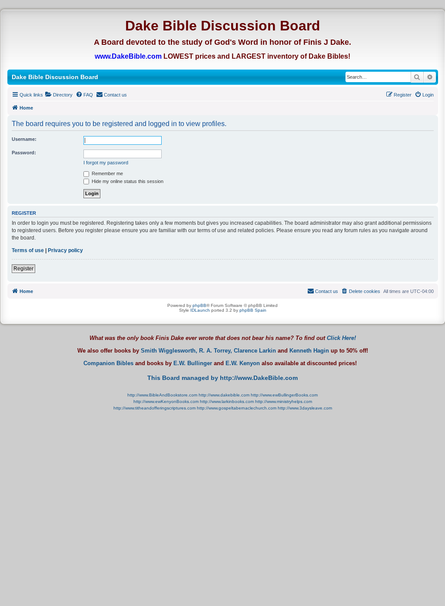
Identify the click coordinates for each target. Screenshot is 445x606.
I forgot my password (105, 162)
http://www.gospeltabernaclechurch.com (236, 408)
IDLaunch (200, 310)
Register (23, 269)
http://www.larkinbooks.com (227, 401)
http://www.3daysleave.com (305, 408)
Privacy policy (65, 250)
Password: (24, 152)
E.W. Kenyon (243, 363)
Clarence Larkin (255, 351)
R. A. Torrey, (215, 351)
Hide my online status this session (126, 181)
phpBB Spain (252, 310)
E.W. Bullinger (192, 363)
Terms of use (28, 250)
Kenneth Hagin (309, 351)
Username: (24, 139)
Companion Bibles (108, 363)
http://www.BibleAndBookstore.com (162, 395)
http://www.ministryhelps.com (283, 401)
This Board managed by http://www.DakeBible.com (222, 377)
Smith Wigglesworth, (169, 351)
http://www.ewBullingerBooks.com (284, 395)
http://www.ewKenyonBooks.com (166, 401)
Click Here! (341, 338)
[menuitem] (59, 95)
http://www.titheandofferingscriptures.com (154, 408)
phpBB (199, 305)
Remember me (106, 173)
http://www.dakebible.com (224, 395)
